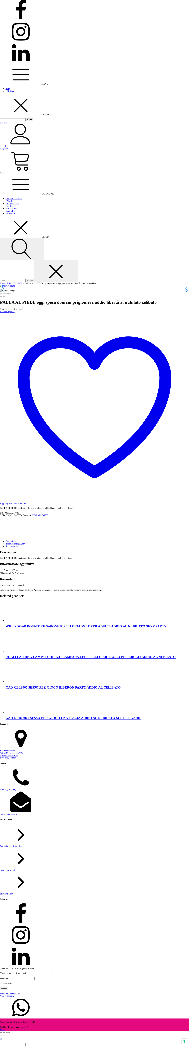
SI (1, 1029)
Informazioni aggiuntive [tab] (16, 544)
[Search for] (13, 280)
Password (4, 978)
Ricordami (7, 983)
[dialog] (94, 984)
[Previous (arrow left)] (1, 296)
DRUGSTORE (12, 203)
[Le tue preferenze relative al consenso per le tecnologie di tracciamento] (184, 1041)
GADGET (10, 211)
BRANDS (10, 213)
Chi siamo (10, 91)
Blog (8, 88)
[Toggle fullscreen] (7, 293)
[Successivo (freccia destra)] (4, 1035)
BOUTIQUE (11, 208)
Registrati (10, 311)
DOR (20, 283)
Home (2, 283)
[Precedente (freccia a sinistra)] (1, 1035)
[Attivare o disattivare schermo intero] (4, 1032)
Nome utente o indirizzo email (13, 973)
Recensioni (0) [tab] (12, 546)
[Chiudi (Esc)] (9, 1032)
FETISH (9, 206)
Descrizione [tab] (11, 541)
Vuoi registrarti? (7, 996)
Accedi (3, 311)
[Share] (4, 293)
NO (3, 1029)
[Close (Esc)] (1, 293)
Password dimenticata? (10, 993)
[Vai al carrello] (94, 160)
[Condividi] (7, 1032)
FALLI (9, 201)
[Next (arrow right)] (4, 296)
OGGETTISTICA (14, 198)
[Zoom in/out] (9, 293)
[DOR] (10, 536)
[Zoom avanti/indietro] (1, 1032)
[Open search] (22, 249)
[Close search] (56, 271)
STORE (3, 122)
